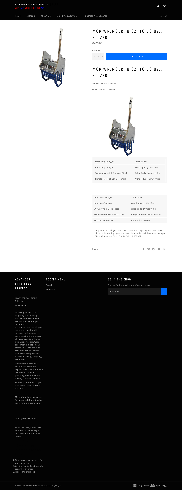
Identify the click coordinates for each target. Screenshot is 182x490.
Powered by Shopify (53, 486)
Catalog (30, 16)
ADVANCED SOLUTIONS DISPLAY (36, 4)
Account (164, 16)
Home (18, 16)
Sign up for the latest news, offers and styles (129, 285)
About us (46, 16)
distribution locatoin (96, 16)
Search (49, 285)
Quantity (96, 50)
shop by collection (67, 16)
